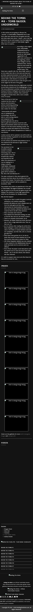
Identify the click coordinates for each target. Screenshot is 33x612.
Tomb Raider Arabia (9, 535)
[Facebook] (5, 596)
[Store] (17, 596)
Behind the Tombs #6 (7, 563)
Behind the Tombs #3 (7, 554)
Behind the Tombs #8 (7, 569)
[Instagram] (17, 6)
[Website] (1, 596)
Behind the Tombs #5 (7, 560)
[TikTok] (12, 596)
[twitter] (15, 6)
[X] (3, 596)
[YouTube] (10, 596)
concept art (11, 436)
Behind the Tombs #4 (7, 557)
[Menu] (22, 11)
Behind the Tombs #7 (7, 566)
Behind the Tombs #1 (7, 547)
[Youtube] (19, 6)
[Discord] (14, 596)
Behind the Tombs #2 (7, 550)
